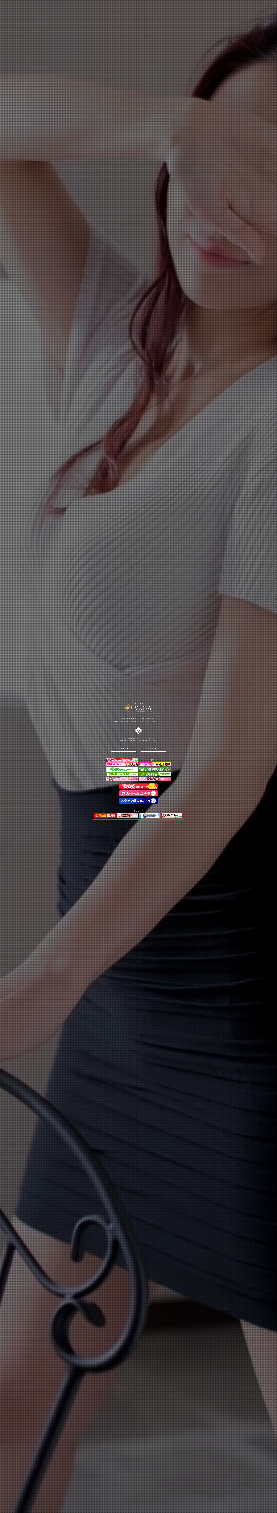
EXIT (153, 748)
